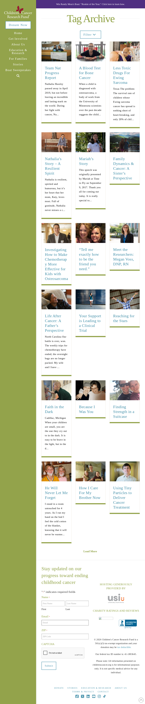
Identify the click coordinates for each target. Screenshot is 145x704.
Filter (88, 34)
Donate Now (18, 25)
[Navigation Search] (18, 76)
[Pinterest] (104, 696)
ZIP (44, 630)
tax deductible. (124, 647)
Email (45, 616)
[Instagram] (99, 696)
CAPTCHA (47, 644)
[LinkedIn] (88, 696)
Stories (72, 688)
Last (68, 609)
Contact (103, 692)
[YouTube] (93, 696)
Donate (59, 688)
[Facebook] (77, 696)
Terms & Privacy (83, 692)
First (43, 609)
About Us (121, 688)
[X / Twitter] (82, 696)
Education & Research (96, 688)
